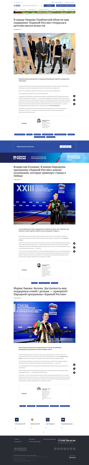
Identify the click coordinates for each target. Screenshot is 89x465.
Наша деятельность (32, 9)
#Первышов (37, 134)
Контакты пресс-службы (34, 441)
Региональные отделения (44, 9)
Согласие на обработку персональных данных (22, 461)
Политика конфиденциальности (20, 459)
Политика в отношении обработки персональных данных (24, 460)
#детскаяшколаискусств (60, 134)
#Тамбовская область (19, 134)
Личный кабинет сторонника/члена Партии (65, 5)
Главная (15, 14)
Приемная (54, 9)
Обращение (49, 5)
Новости (27, 14)
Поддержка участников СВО (44, 12)
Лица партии (22, 9)
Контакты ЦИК (17, 441)
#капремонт (71, 134)
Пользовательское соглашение (20, 458)
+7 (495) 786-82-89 (66, 441)
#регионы (29, 134)
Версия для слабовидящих (71, 2)
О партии (15, 9)
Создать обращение (65, 146)
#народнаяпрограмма (47, 134)
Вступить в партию (71, 9)
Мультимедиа (62, 9)
